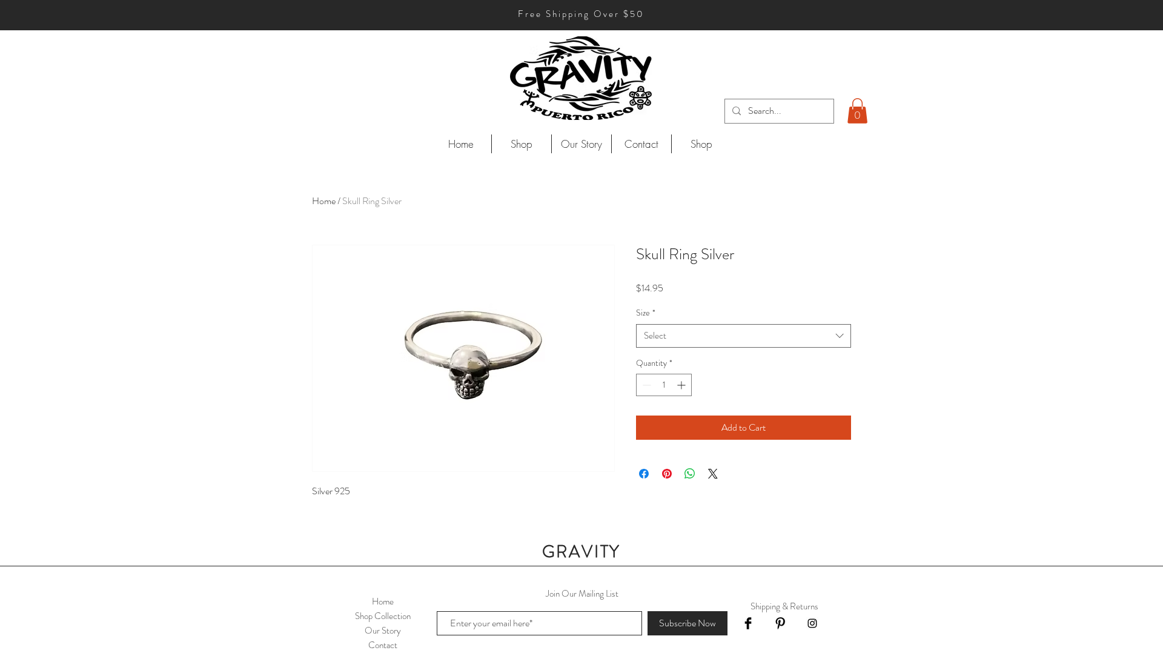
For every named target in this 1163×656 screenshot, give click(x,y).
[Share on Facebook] (644, 473)
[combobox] (743, 336)
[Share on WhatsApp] (690, 473)
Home (324, 201)
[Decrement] (645, 385)
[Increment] (682, 385)
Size (645, 313)
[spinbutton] (664, 385)
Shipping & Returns (784, 606)
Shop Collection (383, 616)
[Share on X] (713, 473)
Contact (382, 645)
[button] (857, 111)
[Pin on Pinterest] (667, 473)
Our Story (383, 630)
